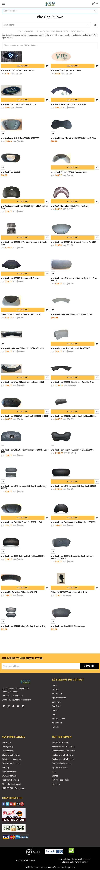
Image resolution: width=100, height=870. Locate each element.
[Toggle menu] (3, 3)
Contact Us (6, 742)
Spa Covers (56, 706)
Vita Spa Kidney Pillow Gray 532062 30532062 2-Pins (73, 138)
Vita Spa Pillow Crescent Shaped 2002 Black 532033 (73, 522)
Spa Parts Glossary (60, 767)
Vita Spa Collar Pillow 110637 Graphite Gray (69, 206)
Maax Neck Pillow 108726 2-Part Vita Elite (69, 172)
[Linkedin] (23, 706)
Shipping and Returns (11, 755)
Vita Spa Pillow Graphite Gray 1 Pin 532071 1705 (21, 522)
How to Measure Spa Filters (63, 747)
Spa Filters (56, 702)
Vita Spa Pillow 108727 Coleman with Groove (20, 278)
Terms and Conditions (81, 859)
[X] (9, 706)
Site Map (5, 767)
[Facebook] (4, 706)
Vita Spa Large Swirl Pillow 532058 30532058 (20, 138)
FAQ (53, 772)
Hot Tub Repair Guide (60, 780)
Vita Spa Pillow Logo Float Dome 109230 (18, 104)
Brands (55, 776)
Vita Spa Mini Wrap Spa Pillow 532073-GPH (19, 592)
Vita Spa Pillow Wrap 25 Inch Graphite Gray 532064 (22, 382)
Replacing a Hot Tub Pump (63, 755)
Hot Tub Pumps (58, 719)
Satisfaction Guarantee (11, 759)
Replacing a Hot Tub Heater (63, 759)
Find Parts (56, 784)
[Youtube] (18, 706)
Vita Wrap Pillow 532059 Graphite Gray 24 (68, 104)
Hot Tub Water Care (60, 742)
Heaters (55, 710)
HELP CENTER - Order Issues (13, 788)
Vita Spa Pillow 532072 (10, 172)
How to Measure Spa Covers (63, 751)
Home (54, 685)
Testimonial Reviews (10, 780)
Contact (85, 862)
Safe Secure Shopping (11, 763)
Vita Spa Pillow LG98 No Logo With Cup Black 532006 (73, 486)
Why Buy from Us (9, 776)
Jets (54, 714)
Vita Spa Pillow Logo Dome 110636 (66, 70)
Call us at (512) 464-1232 (12, 696)
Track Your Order (9, 772)
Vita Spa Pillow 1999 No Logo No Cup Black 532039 (22, 556)
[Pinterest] (13, 706)
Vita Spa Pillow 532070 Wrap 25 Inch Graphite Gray (72, 382)
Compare (47, 66)
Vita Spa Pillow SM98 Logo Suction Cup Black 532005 (73, 416)
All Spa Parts (57, 723)
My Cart (55, 689)
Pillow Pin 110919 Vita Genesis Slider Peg (69, 592)
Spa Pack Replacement (61, 763)
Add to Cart (23, 66)
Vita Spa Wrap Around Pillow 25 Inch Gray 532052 (72, 314)
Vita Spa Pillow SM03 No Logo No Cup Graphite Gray (23, 626)
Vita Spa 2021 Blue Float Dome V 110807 (18, 70)
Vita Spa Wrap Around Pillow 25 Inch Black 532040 (22, 348)
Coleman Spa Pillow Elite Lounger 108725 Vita (20, 314)
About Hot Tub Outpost (11, 784)
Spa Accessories (59, 698)
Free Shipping (7, 751)
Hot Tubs (55, 727)
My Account (57, 694)
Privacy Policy (7, 747)
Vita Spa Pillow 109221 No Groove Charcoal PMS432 (73, 242)
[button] (95, 25)
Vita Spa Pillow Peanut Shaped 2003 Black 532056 (72, 450)
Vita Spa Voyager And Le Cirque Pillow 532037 (70, 348)
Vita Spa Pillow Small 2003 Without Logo (68, 626)
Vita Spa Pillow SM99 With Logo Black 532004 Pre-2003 (24, 416)
